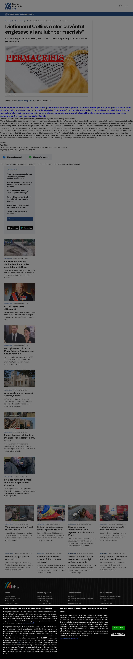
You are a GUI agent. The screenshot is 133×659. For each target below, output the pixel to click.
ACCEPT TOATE (119, 627)
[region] (66, 632)
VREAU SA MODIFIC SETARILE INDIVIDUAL (118, 634)
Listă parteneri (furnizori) (69, 638)
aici (19, 642)
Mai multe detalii (28, 623)
